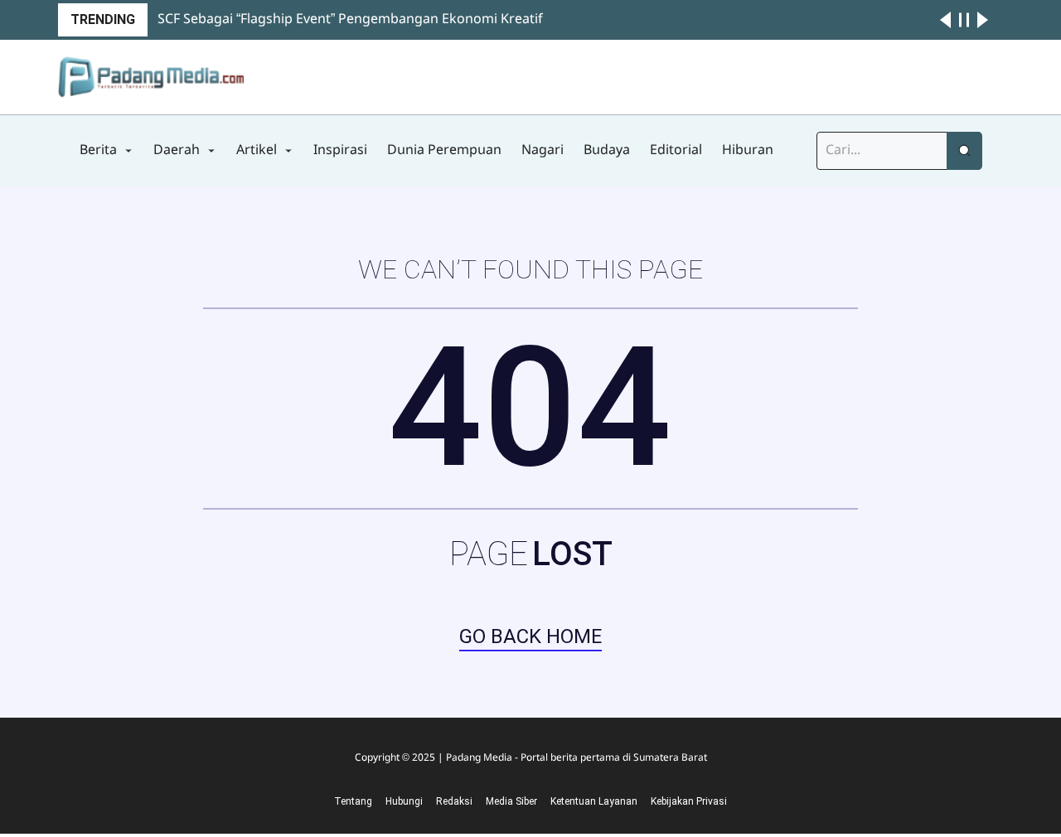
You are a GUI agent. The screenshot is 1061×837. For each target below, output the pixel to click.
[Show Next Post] (982, 19)
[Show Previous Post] (945, 19)
